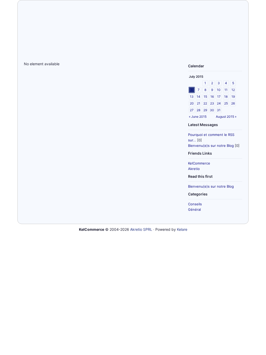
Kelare (182, 229)
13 (192, 96)
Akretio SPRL (141, 229)
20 (192, 103)
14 (198, 96)
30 (212, 110)
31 (219, 110)
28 (198, 110)
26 (233, 103)
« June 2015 (198, 117)
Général (194, 209)
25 (226, 103)
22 (205, 103)
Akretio (194, 169)
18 (226, 96)
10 (219, 90)
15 (205, 96)
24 (219, 103)
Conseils (195, 204)
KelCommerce (199, 163)
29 (205, 110)
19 (233, 96)
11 (226, 90)
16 (212, 96)
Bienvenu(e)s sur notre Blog (211, 145)
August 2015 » (226, 117)
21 (198, 103)
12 (233, 90)
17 (219, 96)
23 (212, 103)
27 (192, 110)
